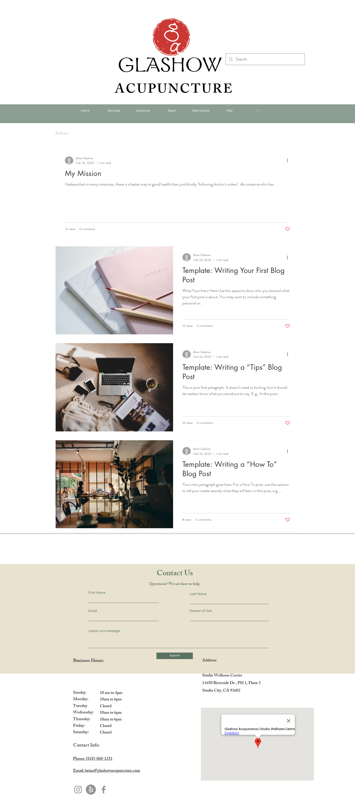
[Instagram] (78, 789)
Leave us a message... (105, 631)
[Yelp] (91, 789)
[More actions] (289, 160)
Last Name (198, 594)
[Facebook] (103, 789)
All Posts (61, 133)
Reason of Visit (201, 611)
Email (92, 611)
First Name (97, 593)
